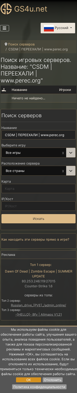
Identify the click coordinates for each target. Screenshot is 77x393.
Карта (6, 181)
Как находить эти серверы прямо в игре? (35, 239)
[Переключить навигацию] (4, 28)
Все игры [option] (13, 153)
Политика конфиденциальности (39, 387)
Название (9, 128)
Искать (38, 219)
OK (28, 380)
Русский (61, 28)
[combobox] (38, 153)
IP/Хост (7, 199)
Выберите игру (13, 145)
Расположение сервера (20, 163)
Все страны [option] (15, 171)
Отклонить (52, 380)
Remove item (63, 153)
